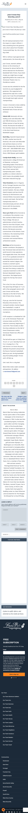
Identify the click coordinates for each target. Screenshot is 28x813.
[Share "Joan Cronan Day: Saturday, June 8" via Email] (22, 383)
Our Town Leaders (8, 722)
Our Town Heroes (7, 719)
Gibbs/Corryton (7, 775)
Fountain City (6, 772)
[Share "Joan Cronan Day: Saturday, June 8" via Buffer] (19, 383)
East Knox (5, 764)
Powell (5, 790)
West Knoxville (7, 801)
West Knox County (8, 798)
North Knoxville (7, 787)
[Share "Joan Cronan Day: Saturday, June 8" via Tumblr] (11, 383)
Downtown (6, 761)
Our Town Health (7, 715)
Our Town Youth (7, 745)
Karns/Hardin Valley (8, 783)
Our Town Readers (8, 737)
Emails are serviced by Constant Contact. (11, 669)
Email (4, 649)
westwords (14, 22)
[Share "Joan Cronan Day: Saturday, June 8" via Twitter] (8, 383)
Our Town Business (8, 704)
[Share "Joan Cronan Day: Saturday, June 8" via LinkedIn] (16, 383)
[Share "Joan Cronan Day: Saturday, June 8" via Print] (14, 386)
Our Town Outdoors (8, 733)
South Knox (6, 794)
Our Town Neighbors (8, 730)
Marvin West (14, 19)
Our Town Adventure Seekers (11, 696)
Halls (4, 779)
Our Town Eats (7, 707)
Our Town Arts (7, 700)
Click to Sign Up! (14, 674)
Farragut (5, 768)
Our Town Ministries (8, 726)
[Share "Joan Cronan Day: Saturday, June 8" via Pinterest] (14, 383)
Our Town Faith (7, 711)
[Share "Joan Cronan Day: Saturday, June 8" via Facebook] (5, 383)
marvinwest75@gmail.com (12, 371)
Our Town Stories (7, 741)
